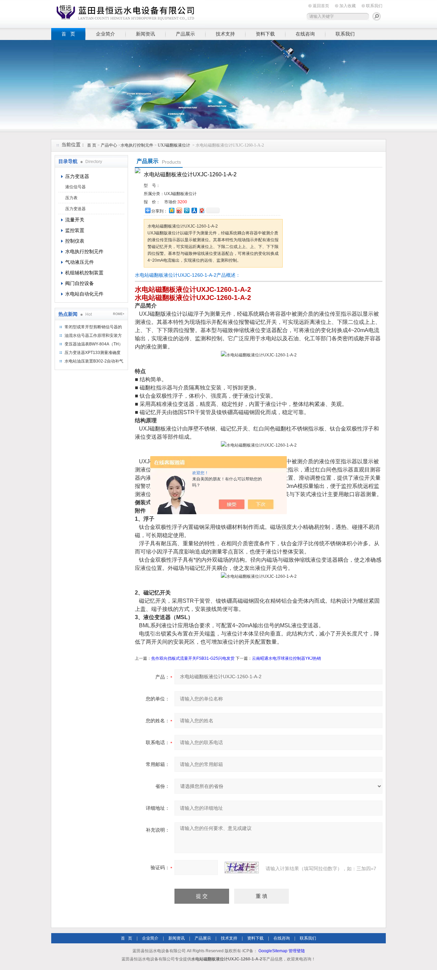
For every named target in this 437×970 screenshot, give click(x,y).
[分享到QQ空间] (171, 210)
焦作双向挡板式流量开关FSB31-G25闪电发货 (193, 658)
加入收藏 (347, 5)
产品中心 (109, 145)
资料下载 (265, 34)
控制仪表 (74, 241)
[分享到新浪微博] (179, 210)
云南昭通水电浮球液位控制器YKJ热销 (286, 658)
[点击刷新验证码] (242, 867)
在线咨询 (305, 34)
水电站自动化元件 (84, 294)
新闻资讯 (145, 34)
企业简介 (105, 34)
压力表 (71, 197)
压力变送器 (77, 176)
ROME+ (118, 314)
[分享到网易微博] (201, 210)
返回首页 (321, 5)
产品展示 (185, 34)
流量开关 (74, 219)
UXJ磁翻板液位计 (174, 145)
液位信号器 (75, 187)
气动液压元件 (79, 262)
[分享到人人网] (194, 210)
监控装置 (74, 230)
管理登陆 (296, 950)
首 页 (68, 34)
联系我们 (374, 5)
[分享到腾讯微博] (186, 210)
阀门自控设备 (79, 283)
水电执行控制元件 (137, 145)
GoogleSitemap (272, 950)
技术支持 (225, 34)
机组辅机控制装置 (84, 272)
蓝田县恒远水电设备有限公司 (128, 13)
